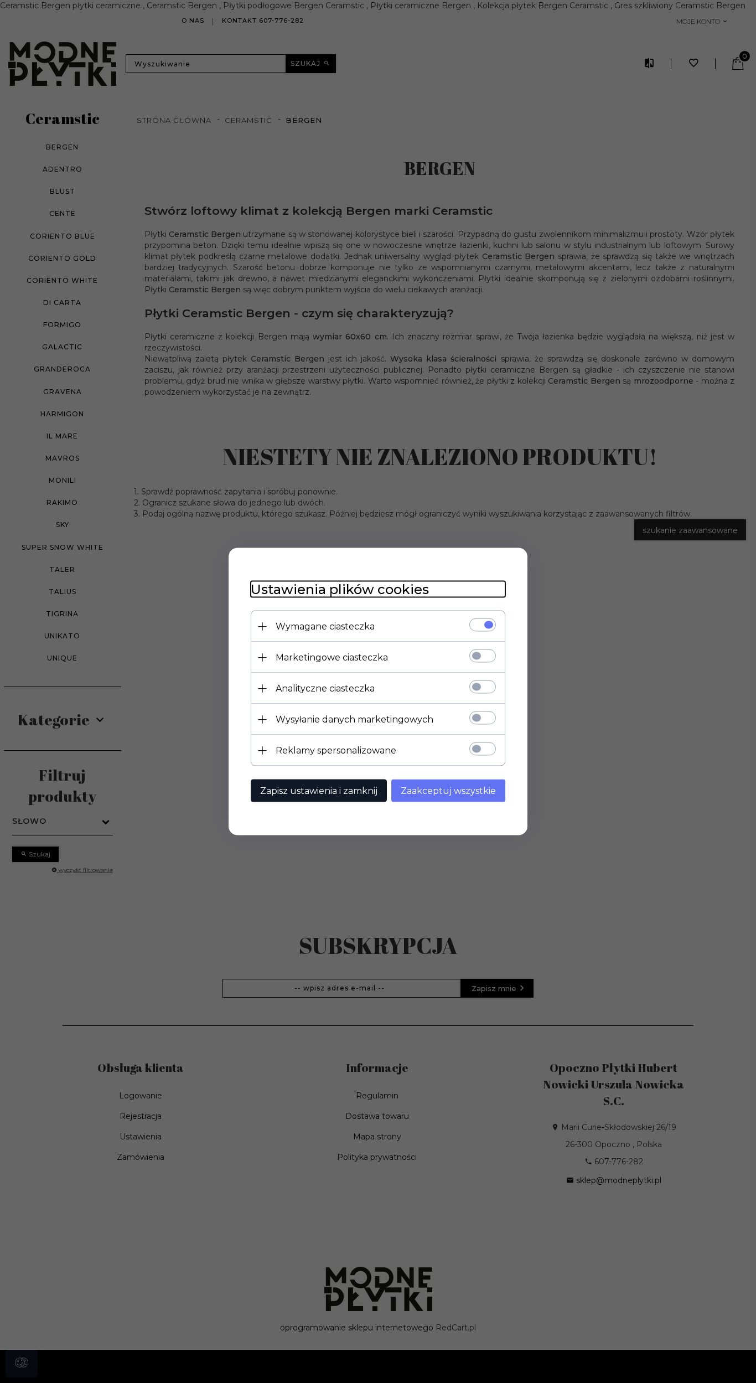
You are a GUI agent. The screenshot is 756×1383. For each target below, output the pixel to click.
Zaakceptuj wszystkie (448, 791)
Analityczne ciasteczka (325, 688)
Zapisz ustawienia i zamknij (318, 791)
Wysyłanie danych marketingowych (354, 719)
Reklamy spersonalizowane (336, 750)
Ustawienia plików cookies (340, 589)
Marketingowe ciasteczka (332, 657)
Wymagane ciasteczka (325, 626)
